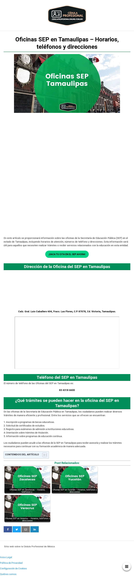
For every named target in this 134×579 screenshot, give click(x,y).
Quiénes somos (8, 574)
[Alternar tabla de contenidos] (43, 455)
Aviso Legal (6, 557)
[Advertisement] (67, 156)
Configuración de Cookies (13, 568)
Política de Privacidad (11, 562)
